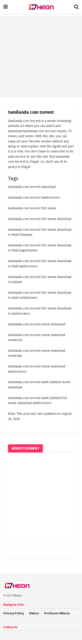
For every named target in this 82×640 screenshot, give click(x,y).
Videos (34, 613)
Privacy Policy (13, 613)
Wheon (17, 595)
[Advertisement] (41, 57)
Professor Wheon (57, 613)
